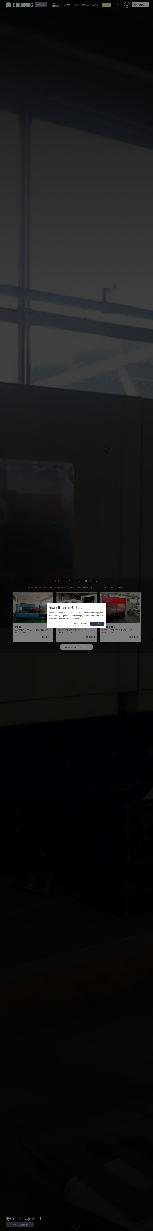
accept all (97, 624)
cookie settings (79, 624)
